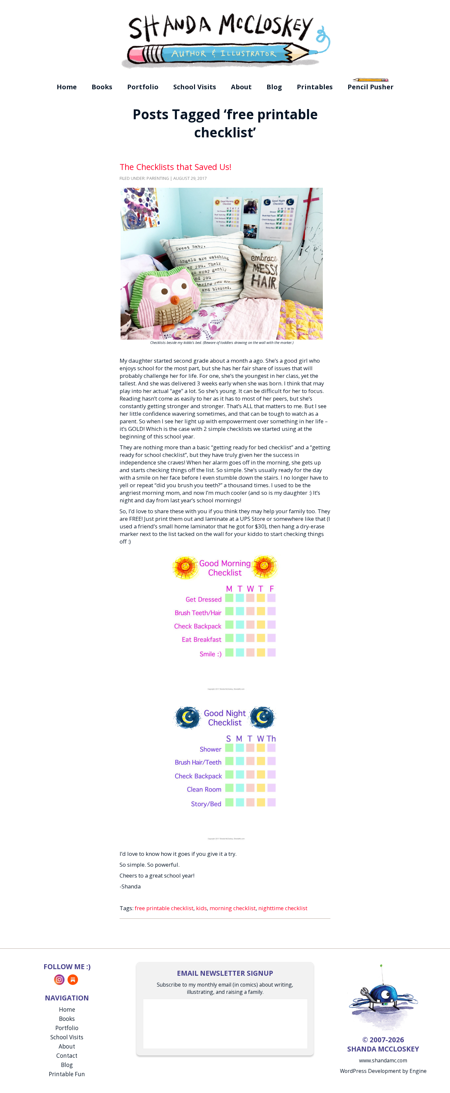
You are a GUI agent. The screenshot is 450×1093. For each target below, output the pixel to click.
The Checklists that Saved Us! (176, 166)
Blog (274, 86)
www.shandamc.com (383, 1060)
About (241, 86)
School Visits (194, 86)
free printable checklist (164, 908)
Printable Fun (67, 1074)
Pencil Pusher (371, 86)
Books (102, 86)
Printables (315, 86)
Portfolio (142, 86)
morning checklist (233, 908)
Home (67, 86)
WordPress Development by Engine (383, 1071)
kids (201, 908)
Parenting (158, 178)
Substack (73, 979)
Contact (66, 1055)
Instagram (59, 979)
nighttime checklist (282, 908)
